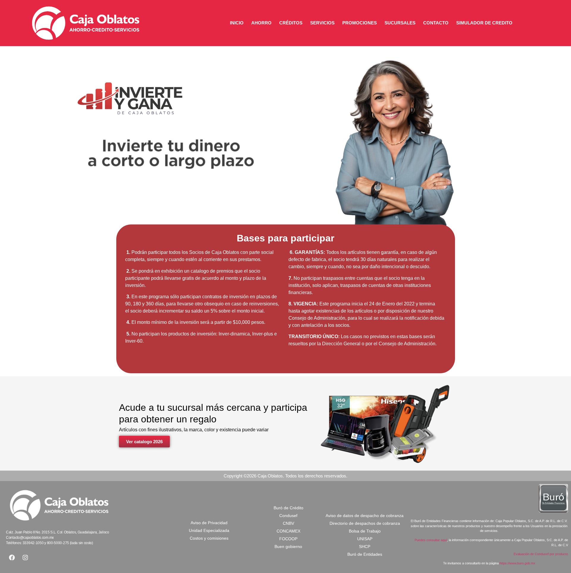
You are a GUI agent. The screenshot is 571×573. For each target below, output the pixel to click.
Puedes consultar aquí (431, 540)
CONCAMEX (288, 531)
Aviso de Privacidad (209, 522)
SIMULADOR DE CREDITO (484, 22)
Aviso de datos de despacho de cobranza (365, 515)
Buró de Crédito (288, 507)
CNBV (288, 523)
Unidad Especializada (209, 530)
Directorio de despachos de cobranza (365, 523)
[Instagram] (25, 557)
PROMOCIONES (359, 22)
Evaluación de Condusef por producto (541, 554)
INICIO (237, 22)
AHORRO (261, 22)
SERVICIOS (322, 22)
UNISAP (364, 538)
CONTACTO (435, 22)
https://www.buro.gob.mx (517, 563)
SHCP (364, 546)
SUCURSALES (400, 22)
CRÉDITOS (290, 22)
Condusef (288, 515)
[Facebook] (12, 557)
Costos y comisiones (209, 538)
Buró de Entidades (364, 554)
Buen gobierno (288, 546)
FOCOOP (288, 538)
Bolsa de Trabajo (365, 531)
